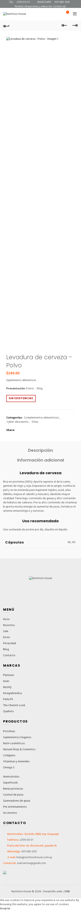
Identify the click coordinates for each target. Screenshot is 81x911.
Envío (6, 637)
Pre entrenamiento (15, 807)
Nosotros (9, 625)
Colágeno (9, 755)
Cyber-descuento (17, 422)
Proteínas (9, 731)
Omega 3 (8, 767)
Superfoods (10, 782)
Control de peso (13, 794)
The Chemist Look (14, 705)
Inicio (6, 619)
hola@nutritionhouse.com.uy (34, 857)
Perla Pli (8, 699)
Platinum (8, 675)
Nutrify (7, 687)
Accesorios (10, 813)
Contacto (9, 655)
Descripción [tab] (40, 450)
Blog (6, 649)
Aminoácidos (11, 776)
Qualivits (8, 711)
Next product (75, 25)
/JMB (66, 891)
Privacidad (9, 643)
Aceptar (5, 908)
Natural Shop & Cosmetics (19, 749)
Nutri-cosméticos (14, 743)
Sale (5, 631)
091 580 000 (29, 851)
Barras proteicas (13, 788)
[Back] (6, 25)
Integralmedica (12, 693)
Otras (35, 422)
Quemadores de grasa (16, 800)
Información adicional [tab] (40, 460)
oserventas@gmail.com (40, 11)
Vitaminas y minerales (16, 761)
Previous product (64, 25)
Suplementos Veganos (17, 737)
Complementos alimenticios (41, 418)
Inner (6, 681)
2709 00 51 (26, 840)
